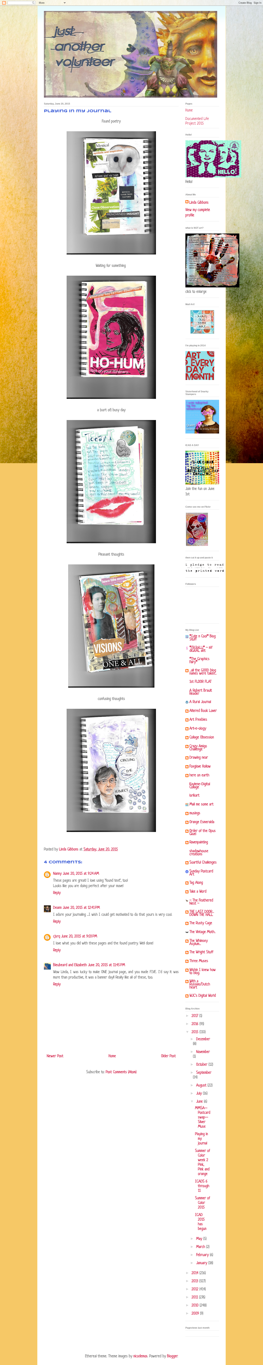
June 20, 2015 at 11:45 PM (106, 965)
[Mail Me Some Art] (202, 333)
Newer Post (55, 1056)
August (202, 1086)
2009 (196, 1314)
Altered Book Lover (203, 711)
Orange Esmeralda (201, 822)
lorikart (194, 796)
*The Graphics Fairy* (199, 660)
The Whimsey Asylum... (198, 942)
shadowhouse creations (198, 852)
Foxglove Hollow (200, 767)
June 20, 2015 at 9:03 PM (79, 937)
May (199, 1239)
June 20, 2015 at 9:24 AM (81, 874)
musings (194, 813)
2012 (195, 1289)
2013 (195, 1281)
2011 (195, 1298)
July (199, 1094)
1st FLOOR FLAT (200, 682)
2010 (196, 1306)
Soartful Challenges (203, 863)
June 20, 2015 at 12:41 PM (81, 908)
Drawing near (198, 758)
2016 (195, 1024)
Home (112, 1056)
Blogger (172, 1356)
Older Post (168, 1056)
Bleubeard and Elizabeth (70, 965)
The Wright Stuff (201, 952)
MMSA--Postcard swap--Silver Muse (202, 1117)
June (200, 1102)
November (203, 1052)
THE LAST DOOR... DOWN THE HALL (201, 913)
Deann (57, 908)
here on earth (199, 775)
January (202, 1263)
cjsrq (56, 937)
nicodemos (140, 1356)
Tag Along (196, 883)
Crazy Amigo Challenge (198, 748)
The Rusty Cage (200, 923)
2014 (195, 1273)
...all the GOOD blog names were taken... (203, 672)
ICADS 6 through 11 (202, 1186)
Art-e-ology (197, 729)
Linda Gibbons (199, 203)
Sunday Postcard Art (201, 873)
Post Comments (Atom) (121, 1072)
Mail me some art (201, 805)
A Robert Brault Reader (200, 692)
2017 (195, 1016)
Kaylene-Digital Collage (199, 785)
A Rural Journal (200, 702)
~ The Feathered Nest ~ (201, 902)
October (202, 1065)
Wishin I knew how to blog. (202, 971)
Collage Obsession (201, 738)
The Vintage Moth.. (202, 932)
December (203, 1039)
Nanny (57, 874)
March (201, 1247)
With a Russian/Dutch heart (199, 984)
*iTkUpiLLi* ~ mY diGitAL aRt (201, 649)
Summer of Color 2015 (202, 1203)
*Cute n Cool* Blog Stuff (202, 638)
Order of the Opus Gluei (202, 832)
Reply (57, 893)
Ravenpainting (198, 842)
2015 (195, 1032)
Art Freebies (198, 720)
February (203, 1255)
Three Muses (198, 961)
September (203, 1073)
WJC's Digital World (202, 996)
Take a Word (197, 892)
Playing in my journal (201, 1139)
